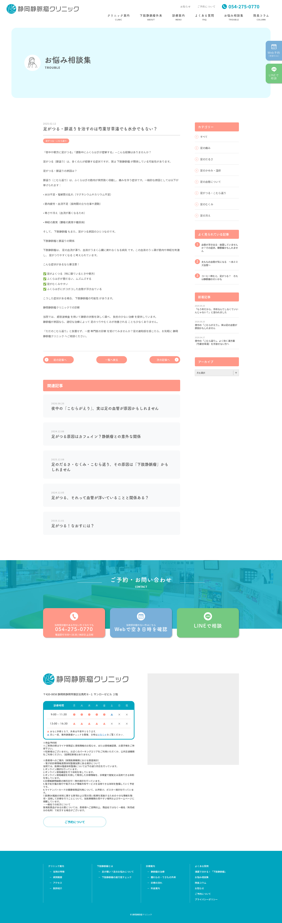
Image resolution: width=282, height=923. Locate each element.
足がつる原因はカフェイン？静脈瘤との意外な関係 (96, 436)
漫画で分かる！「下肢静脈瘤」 (211, 871)
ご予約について (206, 6)
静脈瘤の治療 (157, 871)
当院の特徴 (58, 871)
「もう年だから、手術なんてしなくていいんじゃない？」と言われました (216, 311)
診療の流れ (156, 882)
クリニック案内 (56, 866)
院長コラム (200, 882)
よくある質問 (202, 866)
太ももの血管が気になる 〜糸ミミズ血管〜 (219, 263)
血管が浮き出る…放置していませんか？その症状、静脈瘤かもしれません (219, 247)
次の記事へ (163, 360)
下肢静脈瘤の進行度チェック (117, 877)
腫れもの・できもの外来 (163, 877)
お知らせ (185, 6)
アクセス (57, 882)
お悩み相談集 (202, 877)
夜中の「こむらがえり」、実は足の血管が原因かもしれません (105, 408)
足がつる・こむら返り (56, 140)
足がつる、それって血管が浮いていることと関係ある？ (100, 498)
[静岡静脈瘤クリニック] (43, 8)
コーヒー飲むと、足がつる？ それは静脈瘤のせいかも (219, 277)
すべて (204, 137)
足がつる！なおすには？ (72, 526)
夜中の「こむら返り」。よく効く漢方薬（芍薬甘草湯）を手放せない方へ (215, 342)
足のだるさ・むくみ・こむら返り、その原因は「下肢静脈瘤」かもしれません (109, 467)
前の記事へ (60, 360)
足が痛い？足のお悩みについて (118, 871)
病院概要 (57, 877)
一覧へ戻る (111, 360)
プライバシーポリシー (206, 899)
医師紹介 (57, 888)
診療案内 (150, 866)
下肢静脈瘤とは (105, 866)
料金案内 (155, 888)
